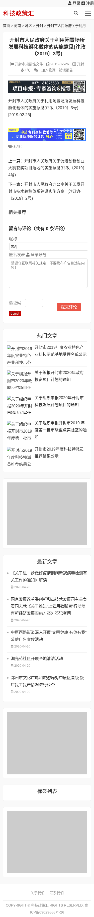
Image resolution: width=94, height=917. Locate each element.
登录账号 (38, 255)
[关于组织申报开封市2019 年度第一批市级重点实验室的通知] (19, 430)
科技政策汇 (27, 13)
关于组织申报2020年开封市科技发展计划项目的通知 (59, 401)
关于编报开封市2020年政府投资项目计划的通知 (59, 376)
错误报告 (66, 70)
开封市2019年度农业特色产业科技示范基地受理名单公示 (61, 351)
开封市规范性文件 (29, 64)
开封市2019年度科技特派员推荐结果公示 (59, 452)
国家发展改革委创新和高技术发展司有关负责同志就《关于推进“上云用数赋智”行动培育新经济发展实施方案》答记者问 (49, 606)
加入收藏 (48, 70)
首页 (6, 26)
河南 (17, 26)
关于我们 (38, 893)
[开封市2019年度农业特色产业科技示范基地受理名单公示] (19, 354)
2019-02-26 (59, 64)
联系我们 (57, 893)
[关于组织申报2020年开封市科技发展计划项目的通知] (19, 405)
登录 (75, 3)
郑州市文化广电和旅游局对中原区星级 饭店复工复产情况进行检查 (47, 681)
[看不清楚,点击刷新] (15, 313)
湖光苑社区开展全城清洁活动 (37, 658)
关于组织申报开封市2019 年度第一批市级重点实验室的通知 (61, 430)
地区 (28, 26)
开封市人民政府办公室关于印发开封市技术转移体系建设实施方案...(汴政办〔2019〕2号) (46, 191)
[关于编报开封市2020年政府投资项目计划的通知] (19, 379)
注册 (89, 3)
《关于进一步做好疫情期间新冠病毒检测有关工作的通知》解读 (49, 576)
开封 (39, 26)
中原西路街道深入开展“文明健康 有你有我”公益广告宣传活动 (48, 636)
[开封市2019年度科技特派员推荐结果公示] (19, 456)
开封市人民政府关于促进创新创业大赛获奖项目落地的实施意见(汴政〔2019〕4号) (46, 168)
